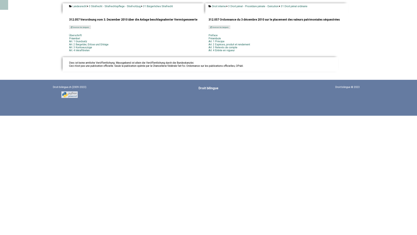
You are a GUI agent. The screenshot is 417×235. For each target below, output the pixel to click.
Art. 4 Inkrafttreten (79, 50)
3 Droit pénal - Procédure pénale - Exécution (253, 6)
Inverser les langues (80, 27)
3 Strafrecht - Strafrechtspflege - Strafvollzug (115, 6)
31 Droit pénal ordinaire (294, 6)
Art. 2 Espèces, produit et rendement (229, 44)
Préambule (214, 38)
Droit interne (219, 6)
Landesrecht (79, 6)
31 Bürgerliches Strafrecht (158, 6)
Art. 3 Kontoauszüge (80, 47)
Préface (213, 35)
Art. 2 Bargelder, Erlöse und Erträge (88, 44)
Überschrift (75, 35)
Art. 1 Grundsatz (78, 41)
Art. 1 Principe (216, 41)
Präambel (74, 38)
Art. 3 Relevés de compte (222, 47)
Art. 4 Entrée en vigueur (221, 50)
